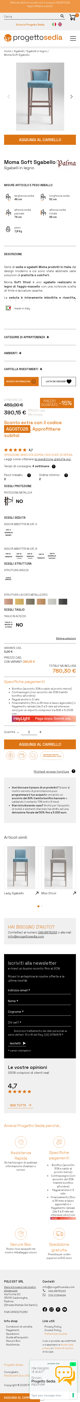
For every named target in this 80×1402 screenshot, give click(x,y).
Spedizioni (12, 1334)
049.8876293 (57, 1291)
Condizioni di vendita (19, 1326)
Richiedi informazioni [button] (18, 381)
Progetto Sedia (13, 1365)
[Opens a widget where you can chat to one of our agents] (53, 1380)
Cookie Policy (52, 1330)
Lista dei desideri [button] (56, 381)
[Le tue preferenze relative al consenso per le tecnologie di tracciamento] (73, 1395)
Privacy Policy (52, 1326)
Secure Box (13, 1341)
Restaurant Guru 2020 (18, 1375)
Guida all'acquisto (17, 1337)
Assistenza (12, 1344)
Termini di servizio (64, 1348)
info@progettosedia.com (59, 1287)
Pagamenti (12, 1330)
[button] (72, 17)
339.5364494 (57, 1295)
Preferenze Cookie (55, 1334)
